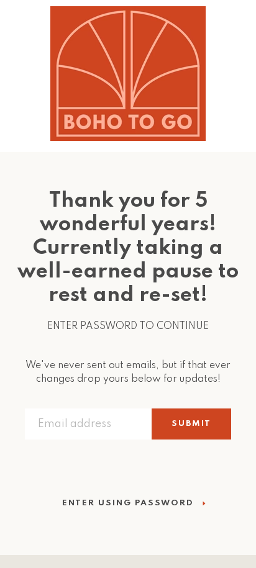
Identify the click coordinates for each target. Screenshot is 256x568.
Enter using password (128, 503)
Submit (191, 424)
